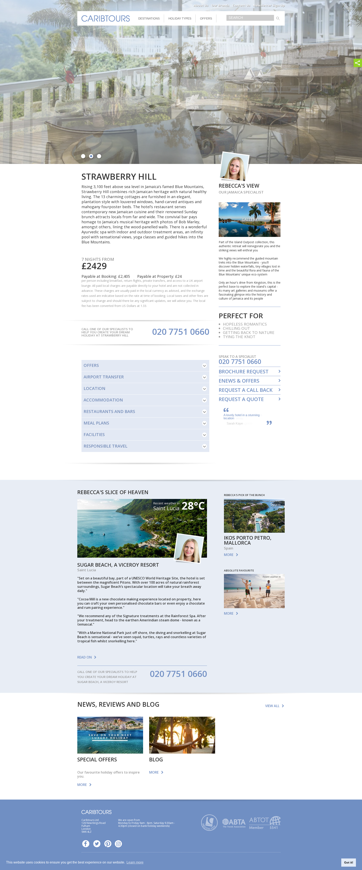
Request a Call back (246, 390)
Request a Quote (241, 399)
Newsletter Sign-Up (269, 5)
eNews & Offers (239, 380)
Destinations (149, 18)
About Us (201, 5)
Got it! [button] (348, 862)
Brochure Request (244, 371)
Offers (206, 18)
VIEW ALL (272, 706)
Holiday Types (179, 18)
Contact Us (241, 5)
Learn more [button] (135, 862)
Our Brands (220, 5)
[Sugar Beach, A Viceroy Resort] (142, 556)
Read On (84, 657)
